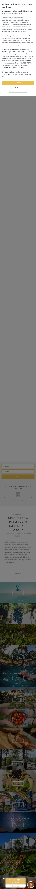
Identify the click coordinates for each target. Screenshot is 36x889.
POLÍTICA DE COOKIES (10, 74)
